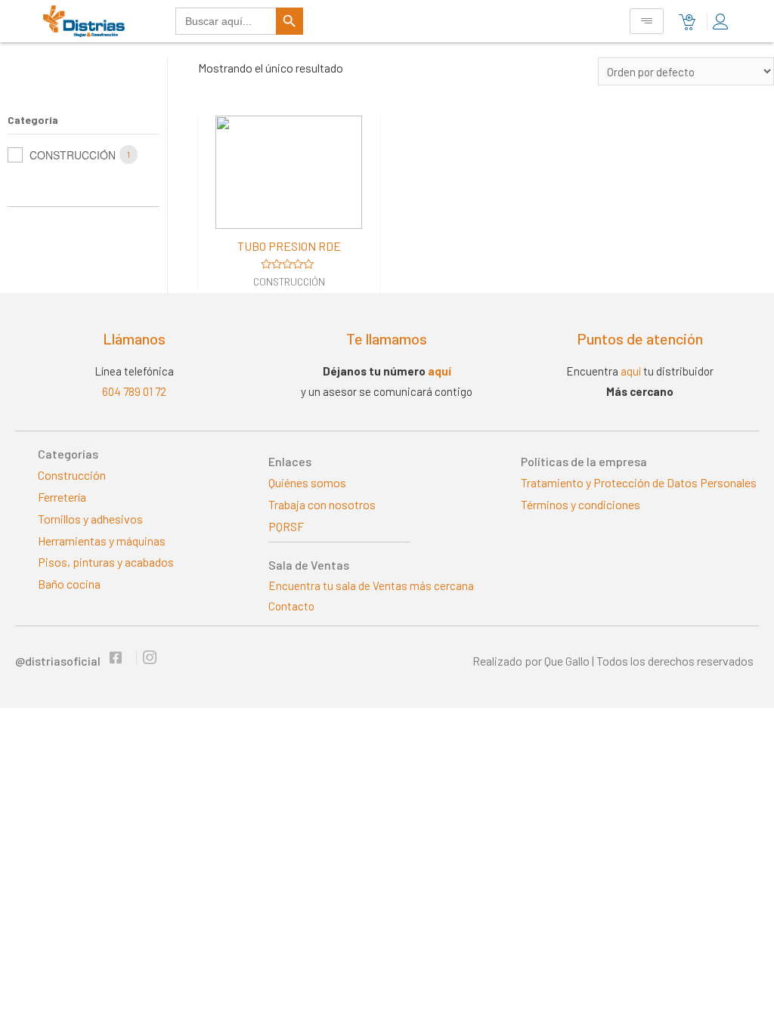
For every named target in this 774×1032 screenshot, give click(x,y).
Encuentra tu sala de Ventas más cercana (371, 585)
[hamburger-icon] (647, 21)
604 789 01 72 (134, 391)
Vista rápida (289, 215)
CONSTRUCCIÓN (72, 154)
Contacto (291, 606)
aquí (439, 371)
